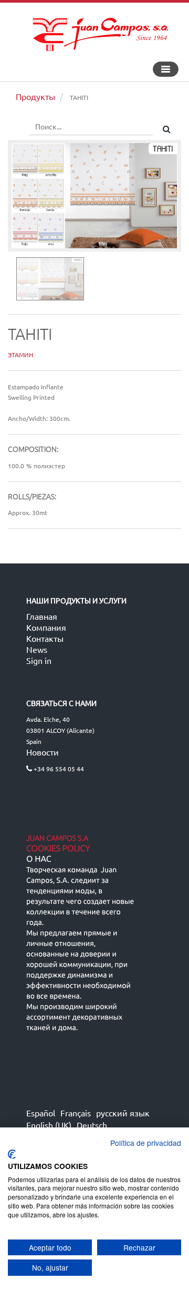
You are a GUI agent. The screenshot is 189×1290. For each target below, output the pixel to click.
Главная (41, 616)
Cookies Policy (58, 848)
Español (40, 1112)
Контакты (45, 638)
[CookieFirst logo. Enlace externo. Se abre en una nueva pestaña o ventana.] (12, 1154)
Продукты (35, 96)
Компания (46, 627)
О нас (38, 859)
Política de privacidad (145, 1142)
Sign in (38, 660)
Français (75, 1112)
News (36, 649)
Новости (42, 752)
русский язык (123, 1112)
